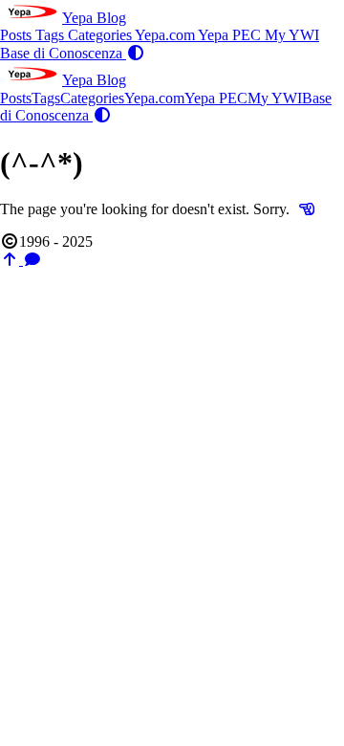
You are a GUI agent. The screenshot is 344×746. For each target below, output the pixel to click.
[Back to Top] (11, 260)
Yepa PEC (231, 35)
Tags (51, 35)
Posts (17, 35)
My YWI (292, 35)
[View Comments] (32, 260)
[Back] (306, 209)
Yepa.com (166, 35)
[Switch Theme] (135, 53)
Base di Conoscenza (63, 53)
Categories (101, 35)
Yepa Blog (94, 18)
